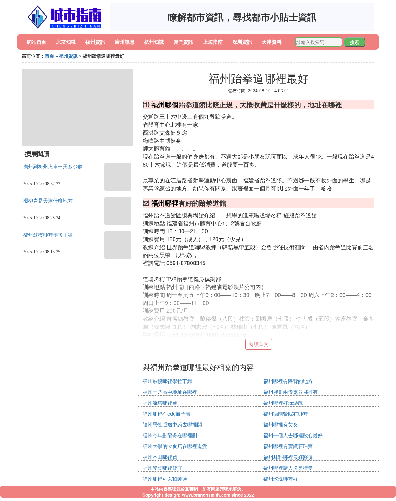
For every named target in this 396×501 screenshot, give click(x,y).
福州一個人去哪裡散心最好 (293, 435)
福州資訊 (95, 41)
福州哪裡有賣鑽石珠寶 (288, 446)
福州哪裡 (165, 203)
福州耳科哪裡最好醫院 (288, 456)
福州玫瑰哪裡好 (280, 478)
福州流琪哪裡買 (160, 402)
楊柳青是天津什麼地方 (48, 200)
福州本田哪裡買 (160, 456)
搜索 (354, 42)
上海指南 (213, 41)
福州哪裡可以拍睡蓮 (165, 478)
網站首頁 (36, 41)
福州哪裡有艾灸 (280, 424)
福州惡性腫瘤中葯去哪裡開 (172, 424)
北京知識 (66, 41)
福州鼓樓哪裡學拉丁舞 (48, 234)
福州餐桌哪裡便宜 (162, 467)
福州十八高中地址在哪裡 (170, 391)
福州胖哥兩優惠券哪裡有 (290, 391)
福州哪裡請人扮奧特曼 (288, 467)
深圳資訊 (242, 41)
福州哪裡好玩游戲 (283, 402)
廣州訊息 (125, 41)
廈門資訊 (183, 41)
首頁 (49, 55)
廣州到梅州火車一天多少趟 (53, 166)
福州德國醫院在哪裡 (285, 413)
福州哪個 (165, 104)
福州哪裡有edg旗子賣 (167, 413)
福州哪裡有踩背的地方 (288, 381)
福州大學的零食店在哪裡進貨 (175, 446)
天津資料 (272, 41)
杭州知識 (154, 41)
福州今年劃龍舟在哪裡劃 (170, 435)
